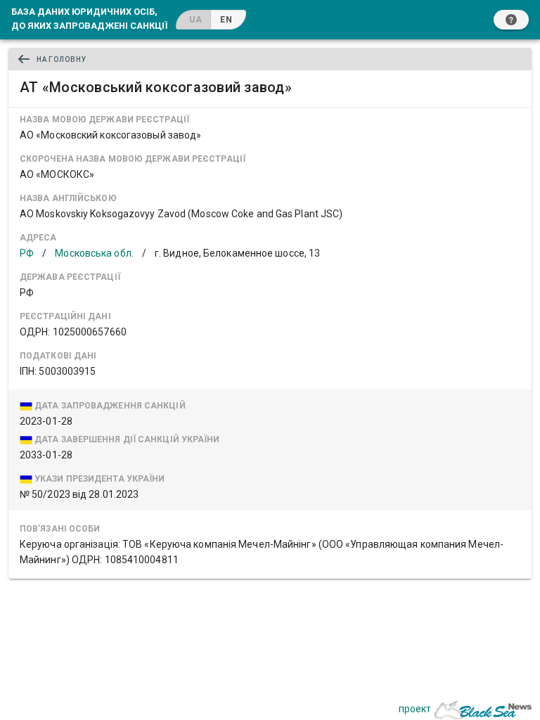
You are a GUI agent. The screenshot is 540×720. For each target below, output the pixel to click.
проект (415, 708)
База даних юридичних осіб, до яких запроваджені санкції (89, 18)
